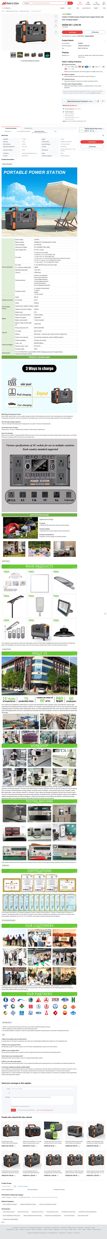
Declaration (69, 1232)
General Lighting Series (7, 1189)
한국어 (66, 1229)
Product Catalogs (23, 1186)
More (3, 1222)
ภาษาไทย (79, 1229)
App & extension (86, 8)
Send (13, 1110)
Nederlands (56, 1229)
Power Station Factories (8, 1212)
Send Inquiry (72, 32)
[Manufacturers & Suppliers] (10, 3)
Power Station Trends (83, 1215)
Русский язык (39, 1229)
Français (33, 1229)
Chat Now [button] (96, 32)
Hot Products (15, 1227)
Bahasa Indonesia (97, 1229)
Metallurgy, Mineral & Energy (12, 11)
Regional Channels (72, 1227)
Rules (104, 8)
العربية (62, 1229)
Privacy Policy (77, 1232)
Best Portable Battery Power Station (11, 1215)
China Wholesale (47, 1227)
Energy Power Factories (37, 1212)
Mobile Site (87, 1227)
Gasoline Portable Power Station (28, 1204)
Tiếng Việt (89, 1229)
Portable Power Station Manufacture (87, 1212)
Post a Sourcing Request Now (45, 1110)
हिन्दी (74, 1229)
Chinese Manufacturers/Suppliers (35, 1227)
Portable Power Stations (36, 11)
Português (27, 1229)
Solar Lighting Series (32, 1189)
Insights (93, 1227)
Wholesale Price (55, 1227)
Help (77, 8)
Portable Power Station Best (68, 1212)
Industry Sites (63, 1227)
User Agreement (62, 1232)
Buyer (69, 8)
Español (22, 1229)
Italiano (45, 1229)
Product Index (81, 1227)
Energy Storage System (24, 11)
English (16, 1229)
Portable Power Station (59, 1189)
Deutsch (50, 1229)
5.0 (86, 131)
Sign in (103, 4)
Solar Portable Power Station (10, 1204)
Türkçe (84, 1229)
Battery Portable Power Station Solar (33, 1215)
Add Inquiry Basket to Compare (30, 61)
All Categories (7, 8)
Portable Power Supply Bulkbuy (10, 1219)
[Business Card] (103, 135)
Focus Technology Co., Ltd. (43, 1232)
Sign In (64, 121)
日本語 (70, 1229)
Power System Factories (52, 1212)
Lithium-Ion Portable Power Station (47, 1204)
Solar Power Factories (23, 1212)
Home (3, 11)
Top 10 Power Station (69, 1215)
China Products (23, 1227)
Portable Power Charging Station (53, 1215)
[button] (72, 131)
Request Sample (89, 36)
